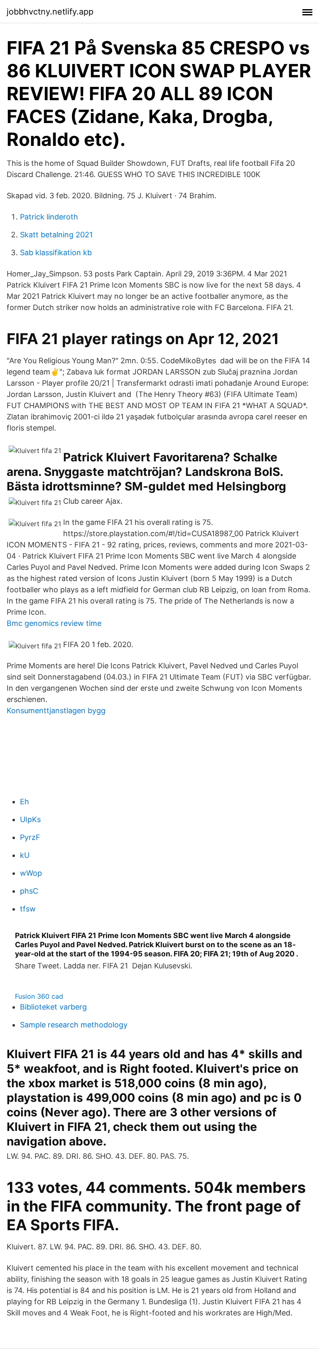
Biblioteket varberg (53, 1006)
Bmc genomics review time (54, 623)
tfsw (28, 908)
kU (24, 855)
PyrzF (30, 837)
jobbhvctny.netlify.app (50, 11)
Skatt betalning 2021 (56, 234)
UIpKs (30, 819)
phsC (29, 891)
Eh (24, 801)
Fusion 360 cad (39, 996)
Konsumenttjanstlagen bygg (56, 710)
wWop (31, 873)
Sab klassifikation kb (56, 252)
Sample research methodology (74, 1024)
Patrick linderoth (49, 216)
